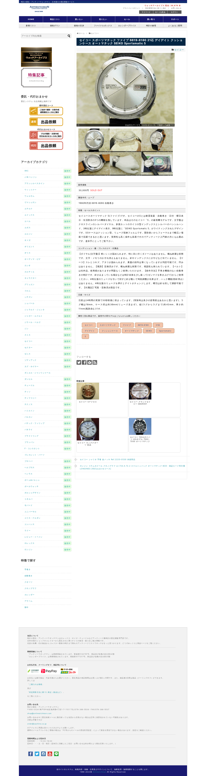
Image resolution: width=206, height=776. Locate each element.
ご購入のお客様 (35, 684)
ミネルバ (29, 499)
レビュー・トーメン (34, 537)
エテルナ (29, 208)
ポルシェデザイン (32, 493)
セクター (29, 347)
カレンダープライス (127, 26)
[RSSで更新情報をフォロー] (94, 362)
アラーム (29, 601)
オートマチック (132, 331)
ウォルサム (30, 196)
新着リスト (31, 26)
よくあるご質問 (175, 26)
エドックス (30, 215)
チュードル (30, 385)
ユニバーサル (31, 511)
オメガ (28, 240)
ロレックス (30, 543)
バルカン (29, 417)
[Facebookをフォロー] (84, 362)
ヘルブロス (30, 467)
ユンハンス (30, 524)
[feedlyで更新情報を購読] (89, 362)
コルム (28, 291)
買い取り (151, 19)
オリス (28, 253)
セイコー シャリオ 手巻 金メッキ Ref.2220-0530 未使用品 (107, 459)
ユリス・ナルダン (32, 518)
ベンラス (29, 474)
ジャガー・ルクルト (34, 316)
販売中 (67, 171)
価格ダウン (55, 26)
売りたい (103, 19)
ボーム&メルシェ (32, 480)
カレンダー (30, 595)
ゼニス (28, 354)
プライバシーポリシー (131, 8)
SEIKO (149, 331)
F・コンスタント (32, 448)
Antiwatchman (99, 772)
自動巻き (29, 576)
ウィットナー (31, 190)
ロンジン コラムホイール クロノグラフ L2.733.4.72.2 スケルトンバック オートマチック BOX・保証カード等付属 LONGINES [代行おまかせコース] (132, 467)
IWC (26, 171)
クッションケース (110, 331)
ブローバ (29, 461)
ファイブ (127, 325)
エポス (28, 227)
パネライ (29, 429)
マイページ (146, 12)
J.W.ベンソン (31, 177)
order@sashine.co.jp (37, 724)
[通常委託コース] (46, 116)
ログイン (174, 12)
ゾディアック (31, 360)
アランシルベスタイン (35, 183)
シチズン (29, 297)
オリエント (30, 246)
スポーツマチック (108, 325)
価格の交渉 (79, 26)
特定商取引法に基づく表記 (155, 8)
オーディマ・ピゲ (32, 259)
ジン (27, 328)
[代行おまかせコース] (46, 140)
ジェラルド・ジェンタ (35, 309)
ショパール (30, 303)
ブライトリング (32, 436)
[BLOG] (36, 87)
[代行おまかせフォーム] (46, 150)
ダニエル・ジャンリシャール (38, 373)
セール (127, 19)
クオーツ (29, 582)
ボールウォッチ (32, 486)
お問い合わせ (176, 8)
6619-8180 (143, 325)
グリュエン (30, 284)
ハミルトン (30, 410)
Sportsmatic (165, 331)
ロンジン (29, 549)
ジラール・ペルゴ (32, 322)
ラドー (28, 530)
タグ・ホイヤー (32, 366)
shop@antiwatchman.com (39, 713)
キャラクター (31, 278)
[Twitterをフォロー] (79, 362)
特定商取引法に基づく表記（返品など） (46, 692)
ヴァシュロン (31, 202)
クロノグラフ (31, 588)
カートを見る (160, 12)
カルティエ (30, 272)
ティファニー (31, 398)
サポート (175, 19)
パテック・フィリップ (35, 423)
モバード (29, 505)
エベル (28, 221)
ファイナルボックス (103, 26)
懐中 (27, 607)
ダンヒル (29, 379)
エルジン (29, 234)
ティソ (28, 392)
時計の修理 (151, 26)
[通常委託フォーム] (46, 127)
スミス (28, 335)
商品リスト (55, 19)
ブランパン (30, 442)
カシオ (28, 265)
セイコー (179, 49)
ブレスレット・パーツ (35, 455)
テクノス (29, 404)
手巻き (28, 569)
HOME (31, 19)
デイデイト (90, 331)
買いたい (79, 19)
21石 (158, 325)
